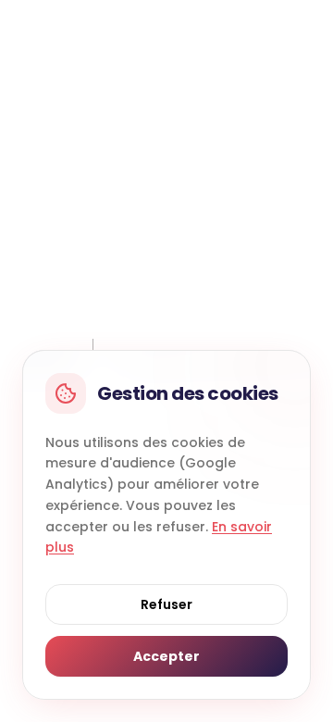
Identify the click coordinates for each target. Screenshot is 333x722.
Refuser (166, 604)
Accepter (166, 656)
